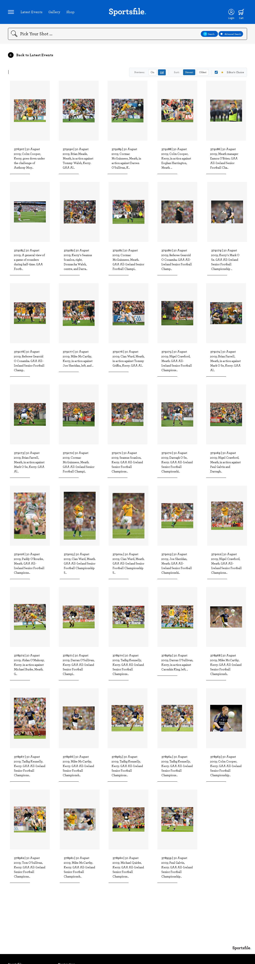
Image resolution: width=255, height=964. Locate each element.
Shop (70, 11)
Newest (189, 72)
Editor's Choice (232, 72)
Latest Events (31, 11)
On (152, 72)
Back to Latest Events (34, 54)
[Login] (231, 12)
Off (162, 72)
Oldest (202, 72)
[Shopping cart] (241, 12)
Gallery (54, 11)
